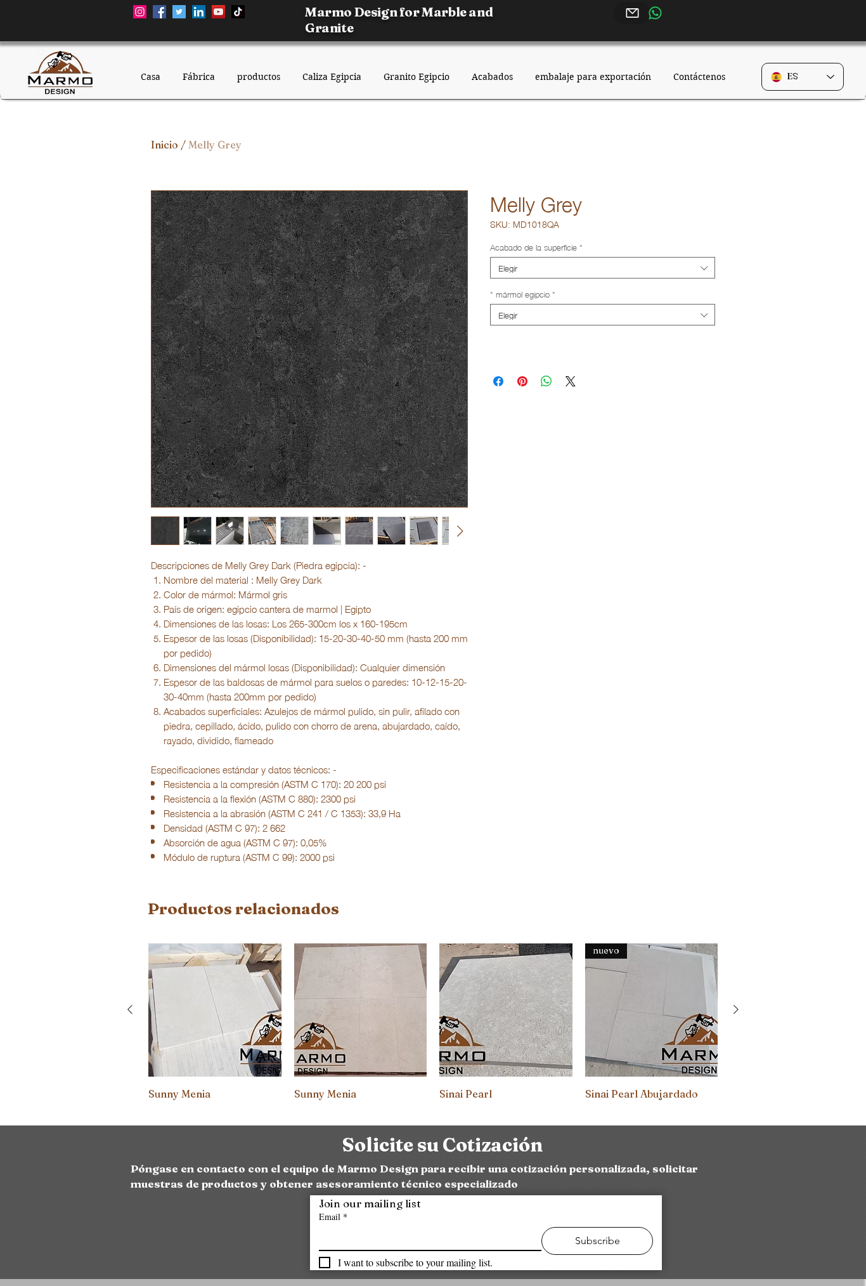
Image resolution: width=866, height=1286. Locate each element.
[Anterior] (130, 1009)
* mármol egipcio (522, 294)
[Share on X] (570, 381)
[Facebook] (159, 11)
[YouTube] (218, 11)
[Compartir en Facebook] (498, 381)
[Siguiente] (736, 1009)
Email (333, 1216)
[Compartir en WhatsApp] (546, 381)
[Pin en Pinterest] (522, 381)
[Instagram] (139, 11)
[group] (433, 1029)
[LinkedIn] (198, 11)
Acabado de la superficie (536, 247)
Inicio (164, 144)
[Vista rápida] (214, 1010)
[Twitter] (179, 11)
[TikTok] (238, 11)
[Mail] (632, 13)
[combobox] (602, 268)
